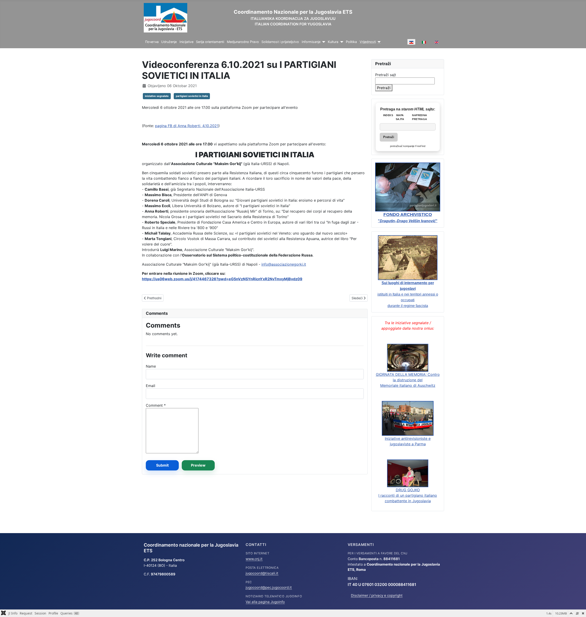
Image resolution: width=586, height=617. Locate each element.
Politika (351, 42)
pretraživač (396, 146)
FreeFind (420, 146)
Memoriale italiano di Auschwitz (407, 385)
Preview (198, 465)
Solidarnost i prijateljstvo (280, 42)
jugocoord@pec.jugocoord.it (269, 587)
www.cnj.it (254, 559)
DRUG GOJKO (408, 490)
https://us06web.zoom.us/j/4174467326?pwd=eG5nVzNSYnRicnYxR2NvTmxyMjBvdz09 (222, 279)
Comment (156, 405)
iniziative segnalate (157, 96)
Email (150, 385)
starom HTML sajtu (417, 109)
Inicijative (186, 42)
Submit (162, 465)
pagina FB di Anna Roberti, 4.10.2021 (186, 125)
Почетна (152, 42)
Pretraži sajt (385, 74)
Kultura (333, 42)
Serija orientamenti (210, 42)
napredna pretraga (419, 117)
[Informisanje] (322, 42)
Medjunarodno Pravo (243, 42)
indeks (388, 115)
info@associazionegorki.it (283, 264)
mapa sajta (400, 117)
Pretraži (384, 87)
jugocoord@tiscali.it (262, 573)
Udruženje (169, 42)
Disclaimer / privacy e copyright (377, 595)
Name (151, 366)
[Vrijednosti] (378, 42)
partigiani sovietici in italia (192, 96)
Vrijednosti (368, 42)
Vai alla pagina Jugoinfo (265, 602)
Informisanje (311, 42)
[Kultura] (340, 42)
